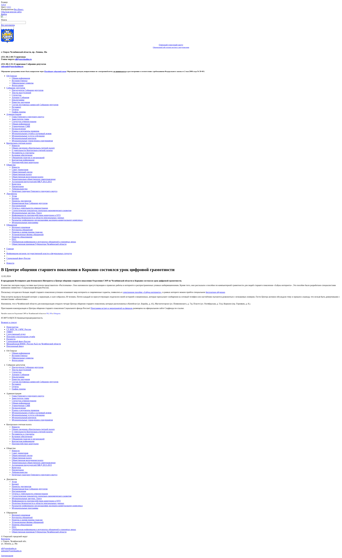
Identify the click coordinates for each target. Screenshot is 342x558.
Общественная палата (22, 174)
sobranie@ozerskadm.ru (12, 66)
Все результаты (8, 25)
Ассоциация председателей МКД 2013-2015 (32, 181)
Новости (16, 145)
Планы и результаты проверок (25, 131)
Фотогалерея (17, 85)
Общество (11, 165)
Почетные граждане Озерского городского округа (34, 191)
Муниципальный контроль (24, 138)
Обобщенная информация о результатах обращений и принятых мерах (44, 242)
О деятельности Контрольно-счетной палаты (32, 150)
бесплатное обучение (215, 292)
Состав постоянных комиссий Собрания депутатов (35, 105)
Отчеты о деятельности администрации (30, 208)
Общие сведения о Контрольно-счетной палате (33, 148)
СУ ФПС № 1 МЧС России (18, 329)
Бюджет (15, 198)
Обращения (11, 225)
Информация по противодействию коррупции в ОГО (36, 215)
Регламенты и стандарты (23, 153)
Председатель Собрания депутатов (27, 90)
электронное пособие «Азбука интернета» (142, 292)
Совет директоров (20, 169)
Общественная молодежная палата (27, 177)
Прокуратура (12, 327)
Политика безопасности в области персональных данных (38, 218)
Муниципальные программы (25, 222)
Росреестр (10, 339)
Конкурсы (16, 184)
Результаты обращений (22, 230)
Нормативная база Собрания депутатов (30, 203)
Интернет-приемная (21, 227)
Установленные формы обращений (28, 234)
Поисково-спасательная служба (20, 336)
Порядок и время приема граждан (27, 232)
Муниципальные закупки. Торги (27, 213)
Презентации (18, 186)
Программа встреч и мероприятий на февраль (112, 308)
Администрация (13, 114)
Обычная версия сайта (11, 12)
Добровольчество (20, 189)
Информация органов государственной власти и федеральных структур (39, 253)
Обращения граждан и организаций (28, 157)
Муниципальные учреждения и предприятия (32, 141)
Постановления (19, 206)
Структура (16, 95)
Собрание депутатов (15, 88)
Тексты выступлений (21, 93)
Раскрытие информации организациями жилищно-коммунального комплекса (47, 220)
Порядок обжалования (22, 237)
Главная (10, 249)
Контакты (5, 539)
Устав (14, 196)
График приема (19, 112)
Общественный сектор (22, 172)
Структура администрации (24, 121)
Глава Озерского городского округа (28, 117)
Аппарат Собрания (20, 97)
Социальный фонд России (18, 258)
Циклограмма (18, 100)
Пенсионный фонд (15, 346)
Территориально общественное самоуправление (34, 179)
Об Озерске (11, 76)
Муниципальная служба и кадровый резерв (31, 133)
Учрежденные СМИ (21, 126)
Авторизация (7, 556)
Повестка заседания (21, 102)
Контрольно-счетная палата (19, 143)
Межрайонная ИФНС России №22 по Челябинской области (33, 344)
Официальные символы (23, 83)
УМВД (9, 332)
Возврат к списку (9, 322)
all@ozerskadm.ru (23, 59)
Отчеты (15, 109)
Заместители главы (20, 119)
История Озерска (19, 80)
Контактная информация (23, 160)
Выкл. (21, 9)
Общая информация (21, 78)
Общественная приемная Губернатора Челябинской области (39, 244)
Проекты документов (21, 201)
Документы (11, 194)
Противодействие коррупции (25, 162)
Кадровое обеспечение (22, 155)
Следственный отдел (16, 334)
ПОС (14, 239)
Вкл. (16, 9)
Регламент (16, 107)
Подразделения (19, 129)
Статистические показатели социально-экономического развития (41, 210)
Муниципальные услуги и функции (28, 136)
